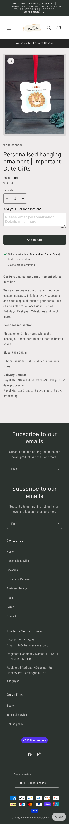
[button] (8, 28)
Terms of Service (17, 715)
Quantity (8, 190)
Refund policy (15, 724)
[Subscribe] (57, 469)
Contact (11, 616)
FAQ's (10, 607)
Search (11, 705)
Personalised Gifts (18, 561)
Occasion (12, 570)
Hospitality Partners (19, 579)
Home (10, 551)
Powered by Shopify (47, 817)
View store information (21, 265)
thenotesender (28, 817)
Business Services (18, 588)
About (10, 598)
